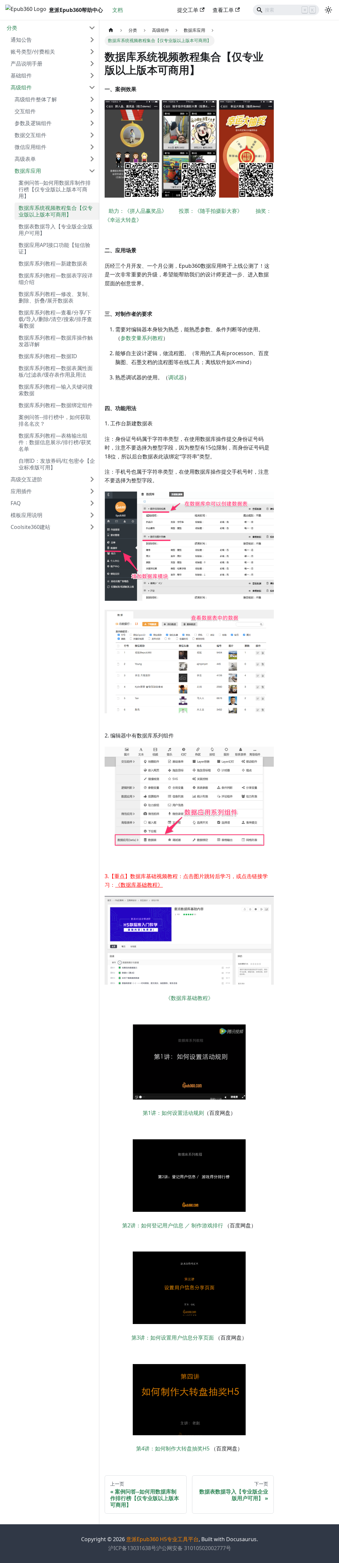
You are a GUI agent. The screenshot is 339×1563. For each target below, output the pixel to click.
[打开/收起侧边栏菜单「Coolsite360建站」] (92, 527)
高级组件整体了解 (36, 99)
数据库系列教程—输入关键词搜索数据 (56, 390)
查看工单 (223, 10)
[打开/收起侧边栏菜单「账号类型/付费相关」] (92, 51)
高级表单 (25, 159)
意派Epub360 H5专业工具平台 (162, 1539)
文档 (117, 10)
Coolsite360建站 (30, 527)
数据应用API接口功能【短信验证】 (54, 248)
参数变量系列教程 (142, 338)
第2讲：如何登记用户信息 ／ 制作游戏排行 (172, 1225)
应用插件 (21, 491)
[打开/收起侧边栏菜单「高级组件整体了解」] (92, 99)
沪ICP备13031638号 (132, 1548)
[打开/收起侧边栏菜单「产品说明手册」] (92, 63)
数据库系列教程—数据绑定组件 (56, 405)
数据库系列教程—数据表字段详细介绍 (56, 279)
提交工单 (187, 10)
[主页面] (111, 30)
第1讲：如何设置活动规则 (173, 1112)
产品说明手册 (26, 63)
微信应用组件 (30, 147)
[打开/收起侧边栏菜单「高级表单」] (92, 159)
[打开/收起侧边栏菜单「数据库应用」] (92, 171)
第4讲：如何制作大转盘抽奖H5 (173, 1448)
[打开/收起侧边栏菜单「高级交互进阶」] (92, 479)
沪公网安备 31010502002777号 (193, 1548)
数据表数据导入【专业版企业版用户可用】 (56, 230)
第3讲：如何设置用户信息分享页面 (172, 1337)
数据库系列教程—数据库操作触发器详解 (56, 341)
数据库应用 (28, 170)
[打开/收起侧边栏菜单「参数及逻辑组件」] (92, 123)
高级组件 (21, 87)
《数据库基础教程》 (189, 998)
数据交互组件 (30, 135)
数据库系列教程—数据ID (48, 356)
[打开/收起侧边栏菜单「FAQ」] (92, 503)
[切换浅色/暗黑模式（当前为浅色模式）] (328, 10)
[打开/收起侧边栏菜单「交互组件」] (92, 111)
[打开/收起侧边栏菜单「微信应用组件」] (92, 147)
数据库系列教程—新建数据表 (53, 263)
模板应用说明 (26, 515)
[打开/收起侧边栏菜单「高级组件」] (92, 87)
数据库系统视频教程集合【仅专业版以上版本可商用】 (56, 211)
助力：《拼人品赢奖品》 (144, 210)
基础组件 (21, 75)
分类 (12, 27)
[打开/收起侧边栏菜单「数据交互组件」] (92, 135)
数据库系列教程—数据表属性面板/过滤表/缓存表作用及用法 (56, 371)
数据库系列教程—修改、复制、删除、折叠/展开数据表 (56, 297)
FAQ (16, 503)
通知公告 (21, 39)
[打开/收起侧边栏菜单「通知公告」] (92, 39)
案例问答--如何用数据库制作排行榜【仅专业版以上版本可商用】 (55, 189)
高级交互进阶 (26, 479)
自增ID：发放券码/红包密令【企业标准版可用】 (57, 464)
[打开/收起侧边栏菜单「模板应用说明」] (92, 515)
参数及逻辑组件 (33, 123)
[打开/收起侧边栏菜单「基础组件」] (92, 75)
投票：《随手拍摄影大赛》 (210, 210)
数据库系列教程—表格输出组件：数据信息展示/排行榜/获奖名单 (55, 442)
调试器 (176, 377)
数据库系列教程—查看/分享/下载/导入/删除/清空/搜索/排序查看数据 (55, 319)
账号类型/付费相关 (33, 51)
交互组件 (25, 111)
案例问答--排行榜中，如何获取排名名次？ (55, 420)
